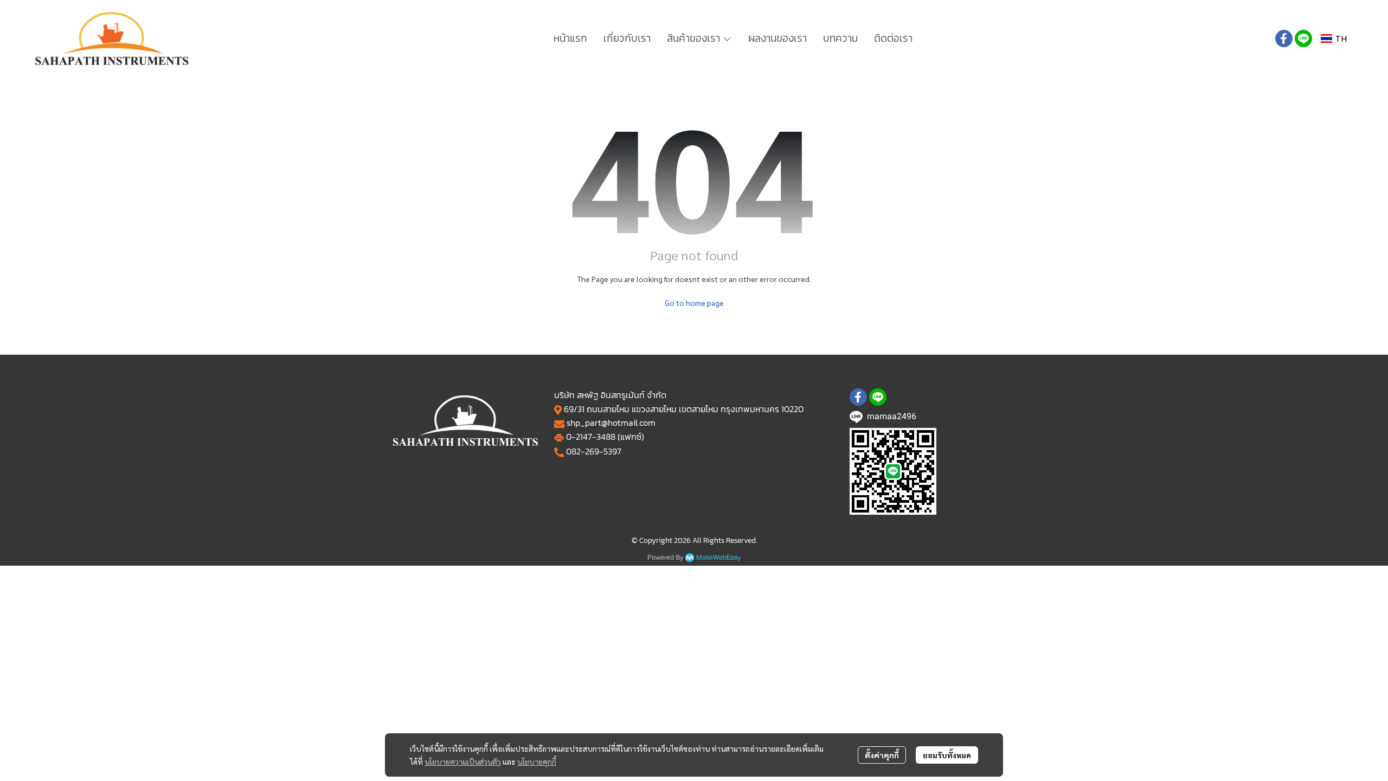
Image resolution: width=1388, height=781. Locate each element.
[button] (1333, 38)
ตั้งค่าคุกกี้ (882, 755)
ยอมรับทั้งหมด (947, 755)
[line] (1303, 38)
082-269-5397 (593, 451)
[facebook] (1284, 38)
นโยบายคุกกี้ (536, 761)
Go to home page (694, 303)
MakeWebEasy (718, 558)
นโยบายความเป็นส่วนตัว (463, 761)
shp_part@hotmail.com (611, 422)
